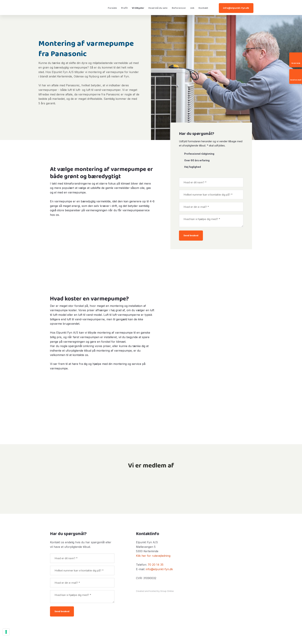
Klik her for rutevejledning (153, 555)
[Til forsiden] (73, 7)
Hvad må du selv (158, 8)
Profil (124, 8)
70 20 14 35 (155, 564)
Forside (112, 8)
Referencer (179, 8)
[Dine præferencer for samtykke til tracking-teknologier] (6, 632)
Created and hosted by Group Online (155, 591)
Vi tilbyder (138, 8)
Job (192, 8)
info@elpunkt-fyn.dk (159, 569)
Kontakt (203, 8)
